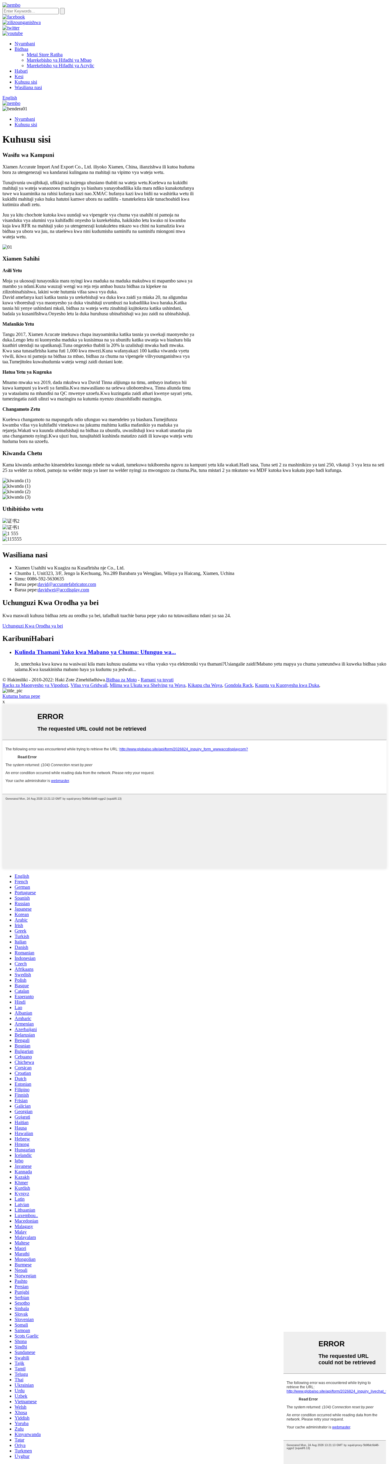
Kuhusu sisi (26, 82)
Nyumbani (25, 43)
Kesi (19, 76)
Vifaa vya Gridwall (89, 685)
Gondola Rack (239, 685)
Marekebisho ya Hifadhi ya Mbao (59, 60)
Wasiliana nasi (28, 87)
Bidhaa (21, 49)
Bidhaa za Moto (121, 679)
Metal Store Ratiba (45, 54)
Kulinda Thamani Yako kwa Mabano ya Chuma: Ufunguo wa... (95, 652)
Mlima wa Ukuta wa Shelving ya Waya (147, 685)
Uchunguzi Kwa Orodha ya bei (32, 625)
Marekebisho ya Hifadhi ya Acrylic (60, 65)
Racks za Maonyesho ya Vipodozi (35, 685)
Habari (21, 71)
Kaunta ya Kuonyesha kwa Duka (287, 685)
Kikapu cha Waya (205, 685)
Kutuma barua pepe (21, 696)
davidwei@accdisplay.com (63, 589)
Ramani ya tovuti (157, 679)
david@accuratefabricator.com (67, 584)
